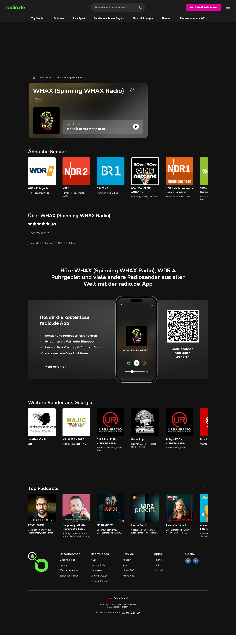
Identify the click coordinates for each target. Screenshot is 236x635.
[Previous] (192, 150)
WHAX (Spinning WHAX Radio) (87, 129)
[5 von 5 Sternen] (48, 224)
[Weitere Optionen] (141, 90)
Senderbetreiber (69, 575)
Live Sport (79, 18)
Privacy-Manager (100, 581)
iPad (156, 565)
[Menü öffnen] (228, 7)
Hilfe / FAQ (128, 570)
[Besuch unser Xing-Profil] (195, 561)
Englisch (34, 243)
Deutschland (120, 598)
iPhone (158, 560)
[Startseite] (34, 77)
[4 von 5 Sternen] (43, 224)
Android (158, 570)
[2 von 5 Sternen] (34, 224)
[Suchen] (141, 7)
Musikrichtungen (143, 18)
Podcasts (58, 18)
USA (60, 243)
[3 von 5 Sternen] (39, 224)
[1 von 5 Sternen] (30, 224)
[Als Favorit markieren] (132, 90)
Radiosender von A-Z (192, 18)
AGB (93, 560)
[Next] (203, 150)
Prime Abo (128, 575)
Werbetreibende (69, 570)
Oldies (38, 99)
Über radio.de (67, 560)
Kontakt (126, 560)
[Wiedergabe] (136, 127)
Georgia (48, 243)
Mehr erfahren (55, 367)
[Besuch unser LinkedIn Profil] (188, 561)
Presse (63, 565)
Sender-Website (37, 233)
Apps (125, 565)
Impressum (97, 570)
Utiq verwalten (99, 575)
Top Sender (38, 18)
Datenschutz (98, 565)
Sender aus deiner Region (109, 18)
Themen (166, 18)
